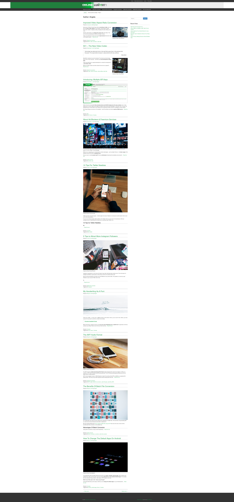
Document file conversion (107, 9)
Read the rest (95, 37)
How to (91, 115)
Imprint (145, 0)
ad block (89, 160)
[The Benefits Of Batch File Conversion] (105, 405)
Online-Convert (90, 159)
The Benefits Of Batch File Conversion (98, 386)
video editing (100, 71)
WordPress (149, 499)
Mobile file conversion (137, 9)
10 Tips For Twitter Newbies (94, 165)
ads (92, 160)
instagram (90, 287)
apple (91, 381)
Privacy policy (150, 0)
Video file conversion (87, 9)
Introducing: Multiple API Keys (95, 79)
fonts (89, 330)
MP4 (89, 41)
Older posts (86, 491)
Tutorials (94, 115)
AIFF (89, 381)
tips (88, 231)
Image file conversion (118, 9)
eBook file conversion (127, 9)
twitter (91, 231)
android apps (94, 487)
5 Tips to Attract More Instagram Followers (100, 236)
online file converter (103, 434)
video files (99, 41)
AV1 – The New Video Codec (95, 46)
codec (89, 71)
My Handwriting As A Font (93, 291)
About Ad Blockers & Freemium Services (99, 119)
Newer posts (125, 491)
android (89, 487)
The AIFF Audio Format (92, 334)
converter (97, 434)
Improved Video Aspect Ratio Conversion (100, 22)
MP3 (113, 381)
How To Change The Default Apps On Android (102, 438)
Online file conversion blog (90, 499)
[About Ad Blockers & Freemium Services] (105, 135)
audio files (110, 381)
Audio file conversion (97, 9)
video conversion (93, 41)
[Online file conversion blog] (96, 5)
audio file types (104, 381)
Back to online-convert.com (139, 0)
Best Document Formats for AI (136, 26)
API (87, 113)
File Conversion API (147, 9)
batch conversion (91, 434)
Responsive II (139, 499)
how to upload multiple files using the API (103, 423)
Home (132, 0)
